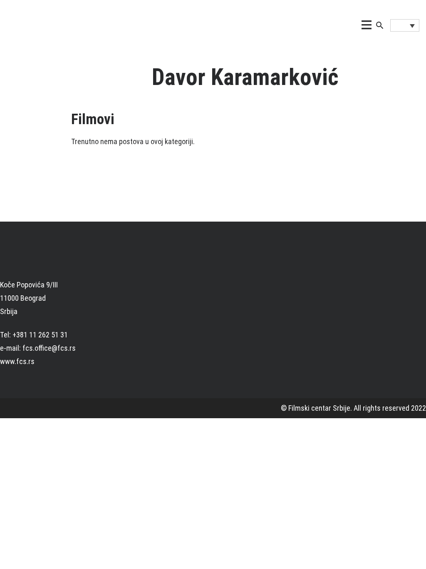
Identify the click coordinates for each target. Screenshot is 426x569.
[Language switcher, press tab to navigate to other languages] (404, 25)
